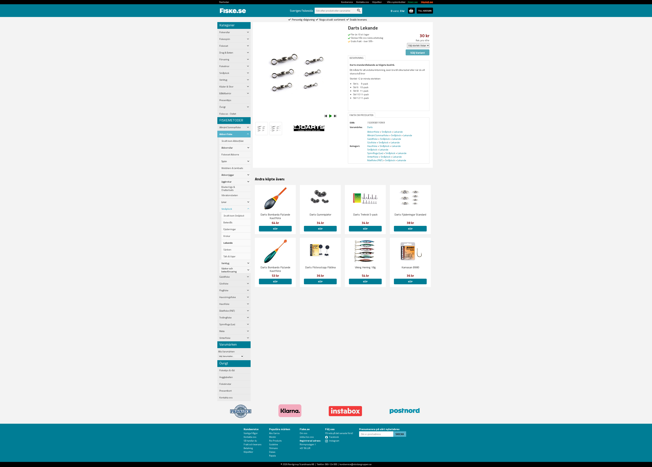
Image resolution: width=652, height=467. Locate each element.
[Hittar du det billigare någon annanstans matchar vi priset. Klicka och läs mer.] (240, 409)
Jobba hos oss (307, 437)
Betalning (248, 448)
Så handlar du (250, 440)
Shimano (273, 448)
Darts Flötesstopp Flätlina (320, 267)
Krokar (226, 236)
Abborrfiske (373, 131)
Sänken (227, 249)
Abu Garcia (274, 433)
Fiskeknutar (225, 384)
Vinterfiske (372, 156)
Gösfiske (371, 142)
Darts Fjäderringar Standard (410, 214)
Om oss (303, 433)
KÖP (275, 228)
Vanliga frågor (251, 433)
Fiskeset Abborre (230, 154)
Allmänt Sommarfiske (378, 135)
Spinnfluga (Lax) (375, 153)
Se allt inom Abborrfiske (232, 140)
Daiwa (272, 452)
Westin (272, 437)
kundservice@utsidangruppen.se (356, 464)
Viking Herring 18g (365, 267)
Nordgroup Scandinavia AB (301, 464)
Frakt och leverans (252, 444)
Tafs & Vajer (229, 256)
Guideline (273, 444)
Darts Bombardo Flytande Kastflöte (275, 269)
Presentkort (225, 391)
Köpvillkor (377, 2)
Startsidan (224, 2)
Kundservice (347, 2)
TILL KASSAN (425, 10)
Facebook (334, 437)
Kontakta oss (362, 2)
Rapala (272, 455)
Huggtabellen (226, 377)
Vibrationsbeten (229, 195)
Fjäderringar (229, 229)
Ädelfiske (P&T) (375, 160)
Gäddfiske (372, 139)
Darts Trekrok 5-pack (365, 214)
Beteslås (227, 222)
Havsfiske (372, 146)
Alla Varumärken (226, 351)
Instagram (334, 440)
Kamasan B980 (410, 267)
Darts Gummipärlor (320, 214)
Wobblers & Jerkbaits (232, 168)
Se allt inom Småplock (233, 215)
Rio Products (275, 440)
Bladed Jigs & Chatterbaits (228, 188)
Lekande (228, 242)
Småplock (387, 131)
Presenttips (225, 100)
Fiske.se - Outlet (227, 113)
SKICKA (399, 434)
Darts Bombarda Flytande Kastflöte (275, 216)
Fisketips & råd (227, 370)
